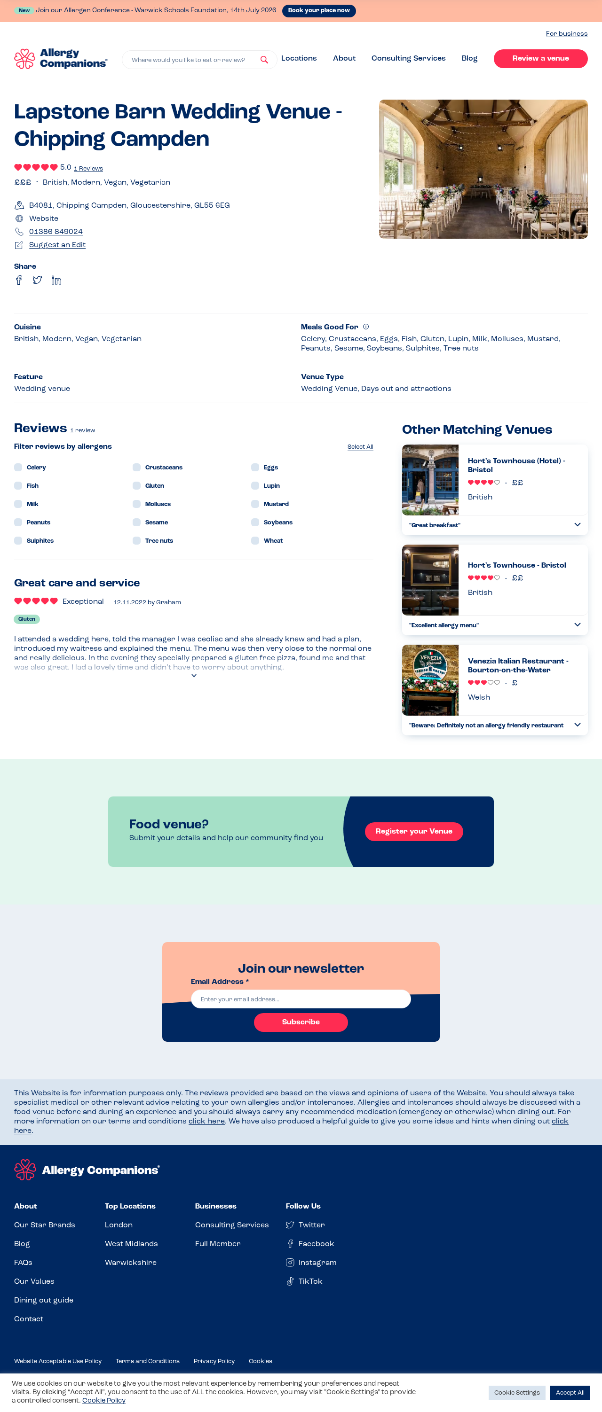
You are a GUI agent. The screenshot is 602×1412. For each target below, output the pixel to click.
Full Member (218, 1244)
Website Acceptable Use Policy (58, 1361)
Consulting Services (409, 58)
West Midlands (131, 1244)
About (344, 58)
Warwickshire (131, 1263)
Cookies (260, 1361)
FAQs (23, 1263)
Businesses (216, 1206)
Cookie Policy (104, 1400)
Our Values (34, 1282)
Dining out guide (43, 1300)
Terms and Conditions (148, 1361)
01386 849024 (56, 232)
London (119, 1225)
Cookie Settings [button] (517, 1393)
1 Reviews (88, 169)
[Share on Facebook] (19, 280)
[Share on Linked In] (56, 280)
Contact (28, 1319)
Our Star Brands (44, 1225)
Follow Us (303, 1206)
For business (567, 34)
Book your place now (319, 11)
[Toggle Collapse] (577, 525)
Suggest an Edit (57, 245)
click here (207, 1121)
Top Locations (130, 1206)
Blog (470, 58)
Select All (360, 447)
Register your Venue (414, 831)
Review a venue (541, 58)
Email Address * (220, 982)
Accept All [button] (570, 1393)
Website (43, 219)
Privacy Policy (214, 1361)
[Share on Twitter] (37, 280)
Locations (299, 58)
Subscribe (301, 1022)
